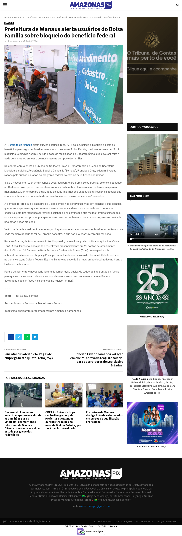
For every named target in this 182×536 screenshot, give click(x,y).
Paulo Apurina (15, 41)
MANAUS (9, 23)
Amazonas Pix (139, 196)
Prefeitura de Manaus (19, 144)
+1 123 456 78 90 (144, 521)
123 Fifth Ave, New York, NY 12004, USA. (113, 521)
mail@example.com (166, 521)
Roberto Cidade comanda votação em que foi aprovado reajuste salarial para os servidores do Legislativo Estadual (96, 359)
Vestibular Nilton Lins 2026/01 (152, 446)
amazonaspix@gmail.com (96, 506)
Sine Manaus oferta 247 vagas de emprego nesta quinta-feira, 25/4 (28, 356)
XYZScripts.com (109, 526)
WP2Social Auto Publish (76, 526)
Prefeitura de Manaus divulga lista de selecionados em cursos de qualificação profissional (104, 417)
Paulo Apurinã (140, 379)
